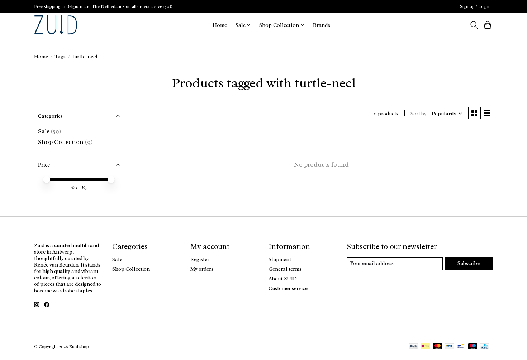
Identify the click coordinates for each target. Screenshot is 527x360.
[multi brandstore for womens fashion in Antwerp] (55, 25)
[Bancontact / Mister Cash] (460, 346)
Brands (321, 25)
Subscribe (468, 263)
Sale (43, 131)
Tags (60, 56)
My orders (201, 269)
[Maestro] (473, 346)
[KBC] (484, 346)
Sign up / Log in (475, 6)
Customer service (288, 288)
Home (220, 25)
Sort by (418, 113)
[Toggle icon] (474, 25)
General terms (285, 269)
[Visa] (449, 346)
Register (199, 259)
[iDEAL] (425, 346)
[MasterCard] (437, 346)
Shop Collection (61, 142)
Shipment (280, 259)
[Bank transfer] (413, 346)
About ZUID (283, 278)
